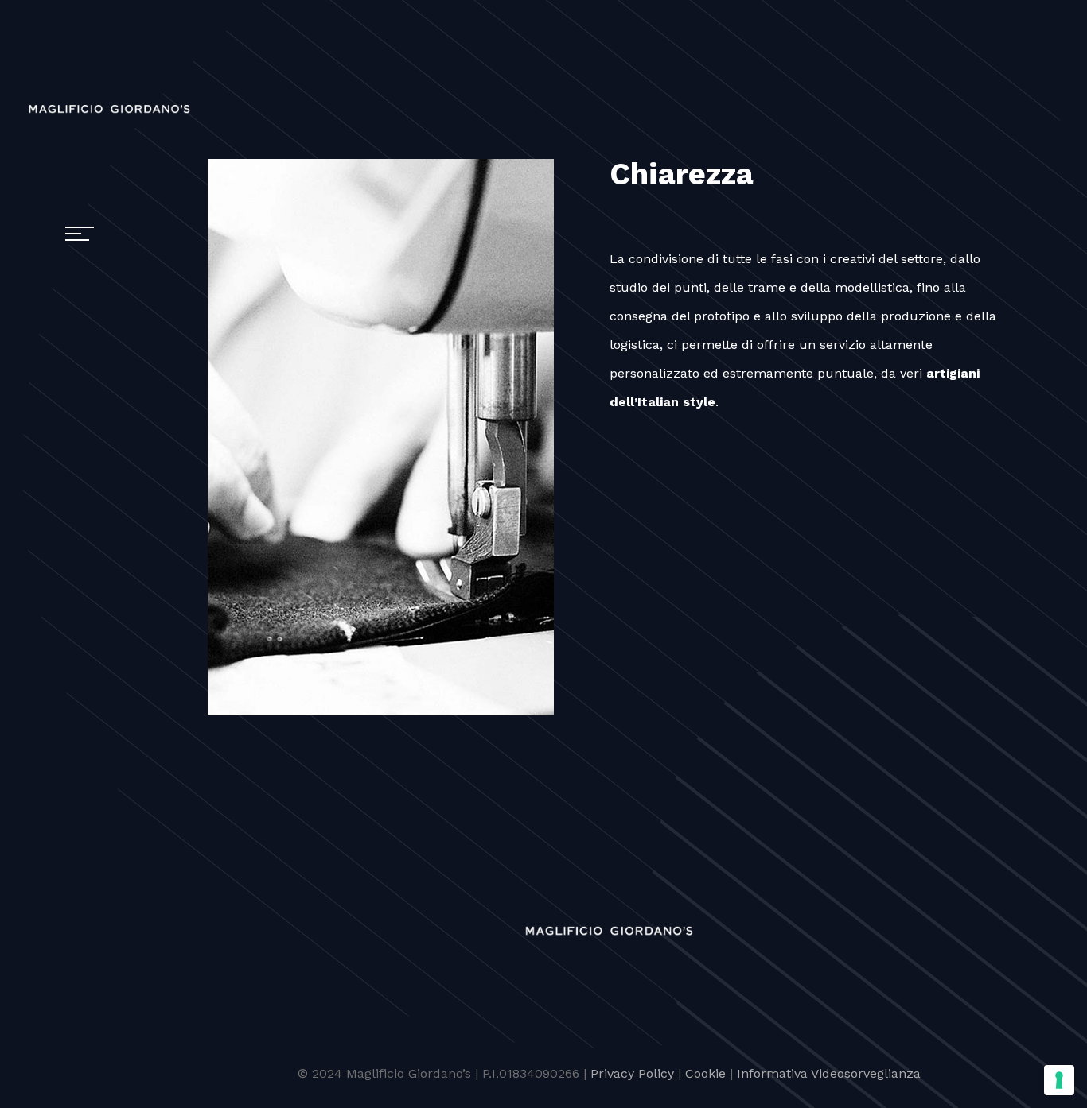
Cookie (705, 1073)
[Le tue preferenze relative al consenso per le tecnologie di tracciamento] (1059, 1080)
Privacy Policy (632, 1073)
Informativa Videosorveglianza (829, 1073)
